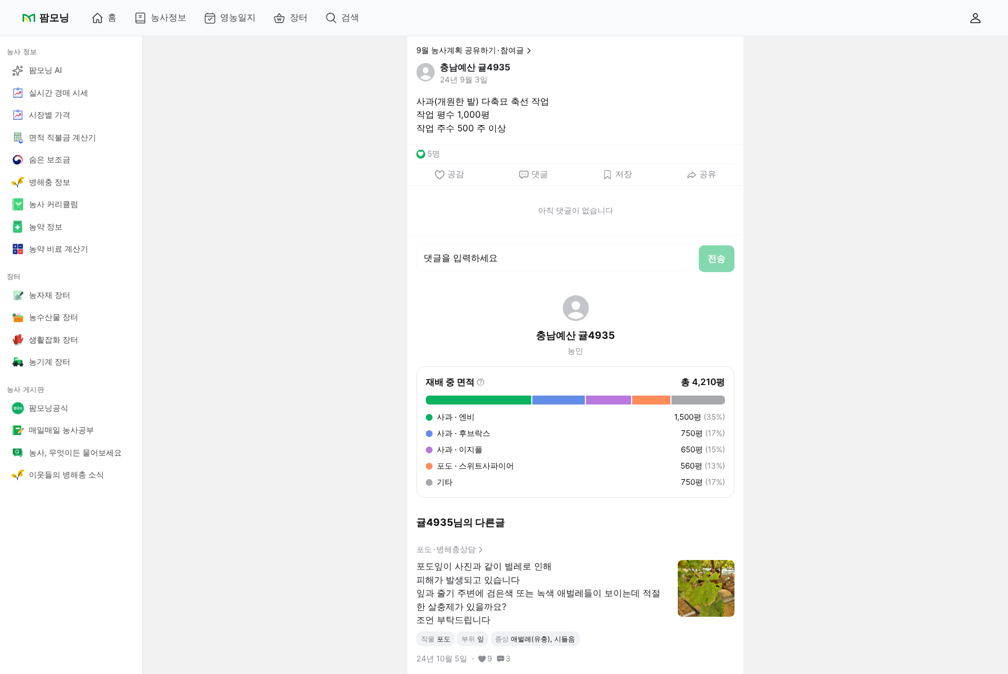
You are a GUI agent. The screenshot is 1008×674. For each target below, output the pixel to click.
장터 (299, 17)
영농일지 (238, 17)
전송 (717, 258)
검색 (350, 17)
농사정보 (168, 17)
